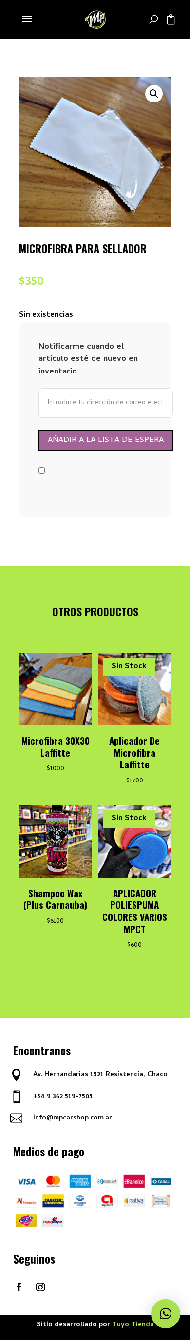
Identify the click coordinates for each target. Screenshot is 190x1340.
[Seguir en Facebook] (19, 1287)
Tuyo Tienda (133, 1325)
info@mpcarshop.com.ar (72, 1118)
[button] (154, 93)
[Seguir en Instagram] (40, 1287)
